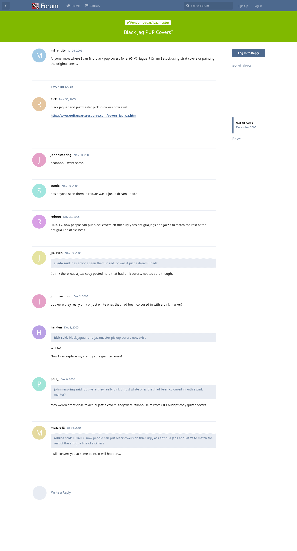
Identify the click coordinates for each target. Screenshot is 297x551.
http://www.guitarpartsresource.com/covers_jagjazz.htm (93, 115)
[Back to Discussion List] (6, 6)
